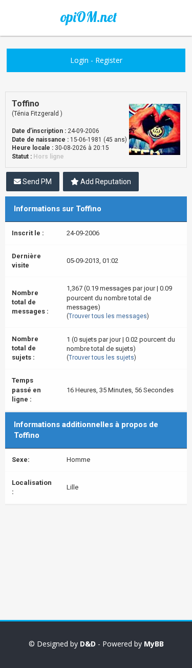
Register (108, 60)
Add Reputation (105, 181)
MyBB (154, 644)
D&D (88, 644)
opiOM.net (88, 17)
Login (79, 60)
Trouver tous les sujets (101, 357)
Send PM (36, 181)
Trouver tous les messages (108, 316)
